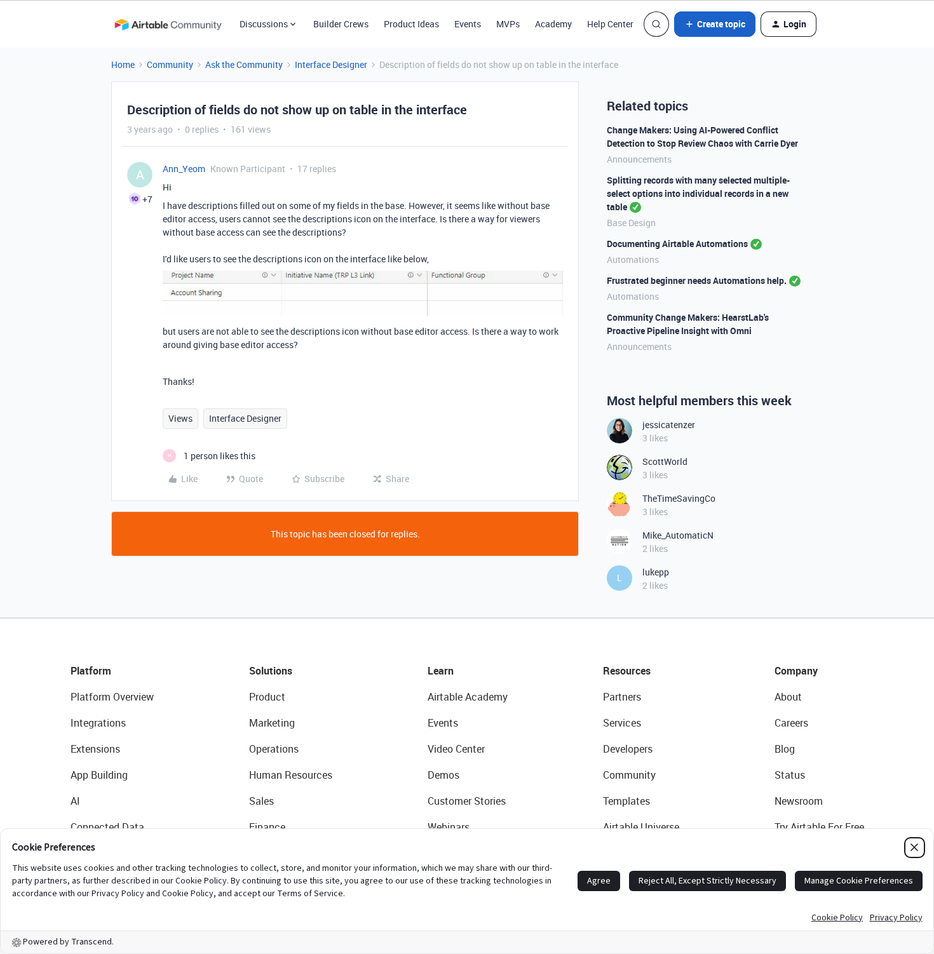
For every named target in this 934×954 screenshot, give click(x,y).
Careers (791, 723)
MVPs (508, 24)
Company (796, 671)
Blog (785, 749)
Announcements (639, 159)
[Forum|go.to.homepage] (167, 24)
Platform (91, 671)
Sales (261, 801)
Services (622, 723)
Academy (553, 24)
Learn (441, 671)
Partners (622, 697)
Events (467, 24)
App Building (99, 775)
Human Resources (290, 775)
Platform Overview (112, 697)
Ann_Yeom (184, 169)
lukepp (655, 572)
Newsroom (799, 801)
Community (170, 64)
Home (123, 64)
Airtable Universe (641, 827)
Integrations (98, 723)
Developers (628, 749)
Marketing (272, 723)
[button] (714, 24)
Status (790, 775)
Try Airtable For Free (819, 827)
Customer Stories (467, 801)
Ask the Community (244, 64)
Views (180, 418)
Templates (626, 801)
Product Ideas (411, 24)
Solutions (270, 671)
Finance (267, 827)
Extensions (95, 749)
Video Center (456, 749)
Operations (274, 749)
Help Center (610, 24)
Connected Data (107, 827)
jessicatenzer (668, 425)
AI (75, 801)
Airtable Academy (468, 697)
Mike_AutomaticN (678, 535)
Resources (627, 671)
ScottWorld (664, 461)
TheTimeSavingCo (678, 498)
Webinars (449, 827)
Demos (443, 775)
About (788, 697)
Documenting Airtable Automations (677, 244)
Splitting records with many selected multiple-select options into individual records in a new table (698, 193)
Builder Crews (341, 24)
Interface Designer (331, 64)
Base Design (631, 223)
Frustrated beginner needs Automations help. (697, 280)
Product (267, 697)
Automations (633, 259)
